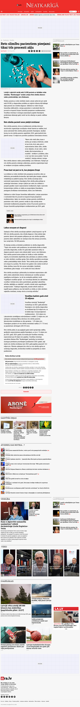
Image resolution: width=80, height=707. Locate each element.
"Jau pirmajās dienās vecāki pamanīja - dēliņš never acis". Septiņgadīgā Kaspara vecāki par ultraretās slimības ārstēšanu (19, 434)
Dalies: (20, 387)
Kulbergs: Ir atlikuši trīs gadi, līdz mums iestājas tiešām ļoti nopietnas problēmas (26, 483)
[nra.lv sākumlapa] (19, 5)
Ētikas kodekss (38, 701)
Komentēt (26, 391)
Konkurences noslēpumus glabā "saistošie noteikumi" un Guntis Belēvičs (27, 488)
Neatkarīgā (6, 40)
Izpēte (32, 11)
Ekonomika (51, 11)
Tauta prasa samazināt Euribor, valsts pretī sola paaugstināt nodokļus (26, 450)
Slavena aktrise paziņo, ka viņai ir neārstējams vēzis (28, 219)
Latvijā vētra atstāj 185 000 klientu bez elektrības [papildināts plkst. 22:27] (13, 607)
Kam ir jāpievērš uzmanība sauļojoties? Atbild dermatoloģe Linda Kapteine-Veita (14, 525)
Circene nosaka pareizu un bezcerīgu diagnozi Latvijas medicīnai (34, 512)
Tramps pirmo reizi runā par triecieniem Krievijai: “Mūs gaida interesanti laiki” (27, 464)
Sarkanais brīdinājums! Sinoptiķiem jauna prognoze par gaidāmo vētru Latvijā (69, 62)
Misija (10, 701)
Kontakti (47, 701)
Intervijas (20, 11)
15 (9, 465)
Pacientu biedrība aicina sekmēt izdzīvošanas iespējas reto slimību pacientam (44, 432)
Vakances (43, 701)
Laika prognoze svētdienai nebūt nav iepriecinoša (40, 621)
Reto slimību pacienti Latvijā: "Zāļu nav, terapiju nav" (31, 432)
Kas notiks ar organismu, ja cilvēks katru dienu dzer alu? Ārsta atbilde (29, 215)
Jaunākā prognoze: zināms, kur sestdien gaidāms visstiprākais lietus (69, 79)
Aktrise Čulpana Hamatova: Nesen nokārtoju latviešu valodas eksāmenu (26, 469)
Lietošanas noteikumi (24, 701)
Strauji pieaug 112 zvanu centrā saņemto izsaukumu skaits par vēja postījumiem (12, 646)
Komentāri (26, 11)
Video (4, 546)
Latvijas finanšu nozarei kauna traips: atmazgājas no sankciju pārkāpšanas (27, 493)
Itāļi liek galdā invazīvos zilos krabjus (17, 478)
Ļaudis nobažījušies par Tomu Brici (69, 45)
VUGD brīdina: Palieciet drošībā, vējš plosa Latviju (41, 599)
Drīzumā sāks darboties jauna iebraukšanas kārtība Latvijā (22, 455)
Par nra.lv (2, 701)
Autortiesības (31, 701)
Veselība (45, 11)
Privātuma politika (15, 701)
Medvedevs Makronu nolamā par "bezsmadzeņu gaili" (21, 474)
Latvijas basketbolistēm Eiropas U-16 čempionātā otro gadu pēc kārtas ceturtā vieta (38, 646)
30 (48, 450)
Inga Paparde (4, 51)
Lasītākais (58, 41)
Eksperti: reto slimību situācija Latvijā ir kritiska (6, 431)
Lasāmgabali (38, 11)
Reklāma (6, 701)
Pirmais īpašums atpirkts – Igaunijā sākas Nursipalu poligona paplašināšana (28, 459)
